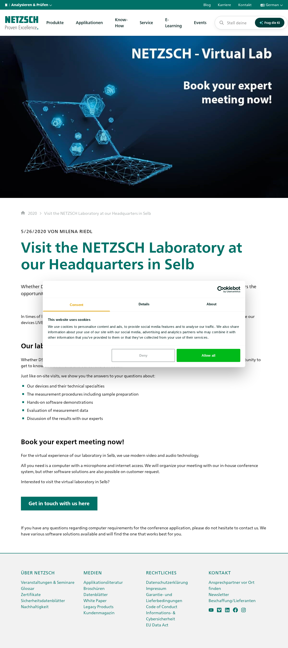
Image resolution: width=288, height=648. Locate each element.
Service (146, 22)
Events (200, 22)
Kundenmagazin (99, 612)
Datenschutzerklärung (167, 582)
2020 (32, 213)
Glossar (27, 588)
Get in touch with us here (59, 503)
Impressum (156, 588)
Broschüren (94, 588)
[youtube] (211, 610)
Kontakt (220, 572)
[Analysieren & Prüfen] (21, 23)
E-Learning (173, 22)
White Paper (95, 600)
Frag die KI (272, 22)
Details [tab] (144, 304)
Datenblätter (95, 594)
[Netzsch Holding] (7, 5)
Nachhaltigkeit (35, 606)
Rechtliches (161, 572)
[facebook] (235, 610)
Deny (143, 355)
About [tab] (211, 304)
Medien (92, 572)
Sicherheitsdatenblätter (43, 600)
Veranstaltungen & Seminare (47, 582)
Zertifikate (31, 594)
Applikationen (89, 22)
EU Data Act (157, 625)
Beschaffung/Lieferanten (232, 600)
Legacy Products (98, 606)
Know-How (121, 22)
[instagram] (243, 610)
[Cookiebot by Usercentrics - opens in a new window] (220, 289)
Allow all (208, 355)
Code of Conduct (161, 606)
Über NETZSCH (38, 572)
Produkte (55, 22)
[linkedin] (227, 610)
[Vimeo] (219, 610)
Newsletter (219, 594)
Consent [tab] (76, 305)
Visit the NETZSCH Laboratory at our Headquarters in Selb (97, 213)
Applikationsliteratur (103, 582)
